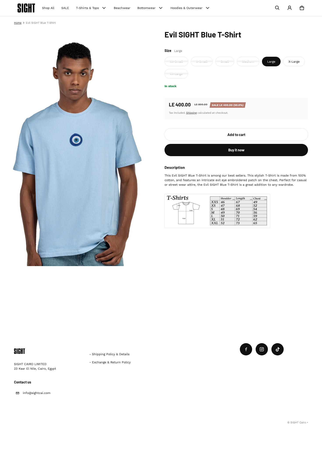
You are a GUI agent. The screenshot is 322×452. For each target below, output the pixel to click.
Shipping (191, 112)
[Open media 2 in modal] (79, 148)
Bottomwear (146, 8)
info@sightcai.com (36, 393)
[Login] (289, 8)
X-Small (201, 61)
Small (225, 61)
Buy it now (236, 150)
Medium (248, 61)
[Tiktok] (277, 349)
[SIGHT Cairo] (26, 8)
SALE (65, 8)
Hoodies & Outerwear (186, 8)
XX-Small (176, 61)
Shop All (48, 8)
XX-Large (176, 73)
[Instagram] (262, 349)
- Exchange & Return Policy (110, 362)
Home (17, 22)
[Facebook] (246, 349)
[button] (277, 8)
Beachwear (122, 8)
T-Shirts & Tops (87, 8)
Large (271, 61)
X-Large (294, 61)
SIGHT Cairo (298, 422)
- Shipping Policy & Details (109, 354)
